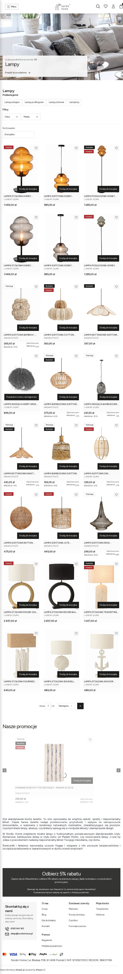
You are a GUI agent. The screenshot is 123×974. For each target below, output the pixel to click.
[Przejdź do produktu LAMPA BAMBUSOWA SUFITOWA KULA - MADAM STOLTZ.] (61, 377)
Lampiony (74, 102)
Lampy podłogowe (34, 102)
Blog (44, 914)
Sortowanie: (9, 128)
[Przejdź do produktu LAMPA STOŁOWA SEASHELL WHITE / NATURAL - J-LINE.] (61, 654)
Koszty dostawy (77, 914)
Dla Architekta (48, 920)
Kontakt (46, 926)
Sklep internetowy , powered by (21, 970)
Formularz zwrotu (77, 926)
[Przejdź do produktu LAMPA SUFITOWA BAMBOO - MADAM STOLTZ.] (21, 307)
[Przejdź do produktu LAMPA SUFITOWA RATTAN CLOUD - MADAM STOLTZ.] (21, 515)
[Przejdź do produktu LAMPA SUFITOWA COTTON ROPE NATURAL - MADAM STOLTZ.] (61, 307)
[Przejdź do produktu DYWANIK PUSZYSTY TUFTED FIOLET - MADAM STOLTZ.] (54, 760)
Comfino (73, 920)
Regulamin (47, 940)
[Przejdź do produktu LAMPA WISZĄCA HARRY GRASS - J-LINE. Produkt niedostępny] (21, 377)
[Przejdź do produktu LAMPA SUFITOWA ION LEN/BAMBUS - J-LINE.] (101, 446)
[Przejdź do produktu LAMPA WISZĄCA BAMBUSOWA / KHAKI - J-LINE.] (101, 377)
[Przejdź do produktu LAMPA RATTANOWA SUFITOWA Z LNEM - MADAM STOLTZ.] (101, 307)
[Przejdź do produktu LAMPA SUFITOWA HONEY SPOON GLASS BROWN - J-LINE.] (61, 169)
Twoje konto (102, 909)
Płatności (73, 909)
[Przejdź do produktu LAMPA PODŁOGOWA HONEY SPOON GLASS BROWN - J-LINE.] (101, 169)
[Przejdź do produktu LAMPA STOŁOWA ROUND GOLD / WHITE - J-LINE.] (21, 585)
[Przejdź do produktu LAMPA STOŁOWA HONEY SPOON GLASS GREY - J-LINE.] (21, 238)
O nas (44, 909)
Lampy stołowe (56, 102)
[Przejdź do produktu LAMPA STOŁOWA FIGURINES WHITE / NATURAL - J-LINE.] (21, 654)
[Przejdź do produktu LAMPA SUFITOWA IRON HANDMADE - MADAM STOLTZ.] (101, 515)
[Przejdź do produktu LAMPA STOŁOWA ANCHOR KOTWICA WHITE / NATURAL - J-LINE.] (101, 654)
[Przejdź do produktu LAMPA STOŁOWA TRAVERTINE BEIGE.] (101, 585)
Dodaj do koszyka (28, 189)
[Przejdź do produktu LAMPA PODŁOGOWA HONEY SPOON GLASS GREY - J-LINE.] (101, 238)
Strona (42, 706)
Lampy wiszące (12, 102)
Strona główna (9, 17)
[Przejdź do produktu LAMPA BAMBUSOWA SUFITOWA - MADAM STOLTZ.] (61, 446)
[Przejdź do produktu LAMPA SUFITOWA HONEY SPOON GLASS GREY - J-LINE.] (61, 238)
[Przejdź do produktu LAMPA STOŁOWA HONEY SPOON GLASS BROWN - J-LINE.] (21, 169)
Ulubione (100, 914)
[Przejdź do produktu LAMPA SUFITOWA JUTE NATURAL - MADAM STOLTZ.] (61, 515)
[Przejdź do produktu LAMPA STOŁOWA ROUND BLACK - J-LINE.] (61, 585)
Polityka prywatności (52, 946)
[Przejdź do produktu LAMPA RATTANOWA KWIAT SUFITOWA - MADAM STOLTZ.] (21, 446)
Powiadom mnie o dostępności (21, 397)
